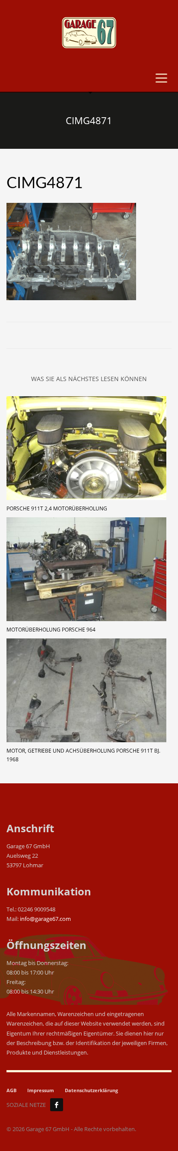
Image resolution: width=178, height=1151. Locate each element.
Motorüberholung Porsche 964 (50, 629)
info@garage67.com (45, 919)
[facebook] (56, 1104)
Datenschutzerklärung (91, 1090)
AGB (11, 1090)
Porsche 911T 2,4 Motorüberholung (56, 508)
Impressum (40, 1090)
